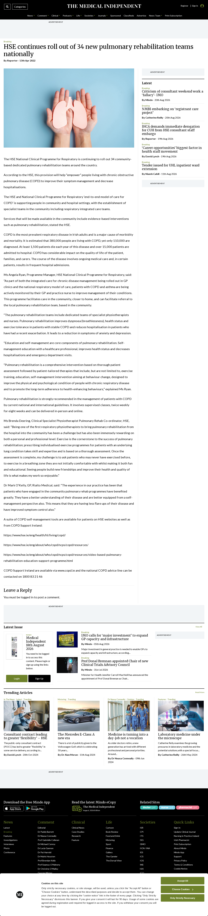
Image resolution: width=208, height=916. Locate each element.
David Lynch (152, 156)
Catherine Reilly (154, 117)
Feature (75, 840)
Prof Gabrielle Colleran (48, 840)
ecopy (29, 634)
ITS (141, 836)
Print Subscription (182, 844)
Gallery (109, 852)
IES (141, 852)
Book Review (112, 832)
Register (184, 6)
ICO (142, 873)
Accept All (182, 880)
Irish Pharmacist (181, 840)
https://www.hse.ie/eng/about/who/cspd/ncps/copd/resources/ (46, 545)
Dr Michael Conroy (46, 844)
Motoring (62, 699)
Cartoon (110, 827)
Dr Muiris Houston (46, 856)
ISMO (143, 844)
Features (162, 699)
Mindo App (179, 852)
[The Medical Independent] (104, 6)
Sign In (177, 827)
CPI (142, 832)
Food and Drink (113, 836)
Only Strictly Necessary (182, 898)
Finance (109, 848)
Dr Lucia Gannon (45, 848)
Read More (199, 692)
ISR (141, 827)
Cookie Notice (180, 868)
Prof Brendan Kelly (47, 860)
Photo (7, 848)
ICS (141, 856)
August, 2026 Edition (91, 810)
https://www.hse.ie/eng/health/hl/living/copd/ (35, 535)
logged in (27, 597)
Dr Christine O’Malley (48, 868)
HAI (142, 868)
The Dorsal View (114, 860)
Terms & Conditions (183, 864)
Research (76, 836)
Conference (9, 852)
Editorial (42, 827)
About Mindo (180, 848)
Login (17, 678)
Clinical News (78, 827)
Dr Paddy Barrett (46, 832)
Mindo (149, 99)
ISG (142, 840)
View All (199, 627)
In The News (9, 699)
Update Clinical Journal (185, 832)
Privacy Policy (180, 860)
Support (178, 856)
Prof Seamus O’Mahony (49, 864)
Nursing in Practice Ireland (186, 836)
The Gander (111, 856)
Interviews (9, 844)
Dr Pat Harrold (44, 852)
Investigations (11, 840)
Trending (27, 699)
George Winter (45, 873)
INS (141, 864)
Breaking (7, 41)
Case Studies (78, 832)
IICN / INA (145, 848)
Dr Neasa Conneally (116, 699)
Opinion (130, 699)
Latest (19, 699)
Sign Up (39, 678)
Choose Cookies (181, 889)
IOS (142, 860)
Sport (108, 844)
